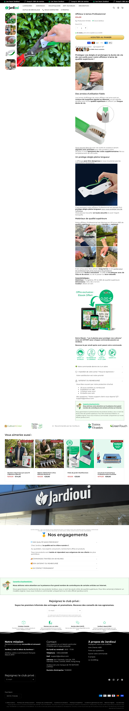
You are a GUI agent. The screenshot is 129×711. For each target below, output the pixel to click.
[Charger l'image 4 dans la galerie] (10, 53)
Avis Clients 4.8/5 (95, 647)
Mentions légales (109, 702)
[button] (28, 6)
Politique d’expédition (76, 702)
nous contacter (64, 646)
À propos (91, 657)
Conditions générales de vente (94, 702)
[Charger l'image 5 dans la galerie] (10, 64)
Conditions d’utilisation (61, 702)
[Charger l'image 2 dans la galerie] (10, 30)
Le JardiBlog (93, 660)
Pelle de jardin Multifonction (78, 473)
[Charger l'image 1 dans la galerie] (10, 18)
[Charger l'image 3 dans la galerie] (10, 41)
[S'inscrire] (80, 610)
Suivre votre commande (97, 654)
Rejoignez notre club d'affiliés (100, 644)
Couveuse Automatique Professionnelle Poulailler (107, 473)
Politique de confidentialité (44, 702)
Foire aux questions (96, 651)
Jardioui (12, 702)
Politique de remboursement (25, 702)
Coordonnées (120, 702)
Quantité (78, 24)
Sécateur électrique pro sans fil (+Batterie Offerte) (18, 473)
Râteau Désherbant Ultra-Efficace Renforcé (46, 473)
